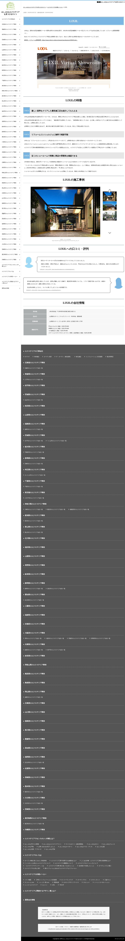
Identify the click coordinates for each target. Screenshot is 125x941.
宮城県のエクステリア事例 (9, 39)
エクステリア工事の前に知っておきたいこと (61, 865)
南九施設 (78, 356)
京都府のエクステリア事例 (9, 152)
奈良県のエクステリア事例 (9, 167)
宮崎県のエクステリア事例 (9, 249)
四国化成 (56, 882)
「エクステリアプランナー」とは (34, 865)
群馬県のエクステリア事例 (9, 70)
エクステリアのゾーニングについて (88, 863)
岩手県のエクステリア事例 (9, 34)
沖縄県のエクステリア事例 (9, 259)
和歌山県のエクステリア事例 (9, 172)
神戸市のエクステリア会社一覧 (56, 650)
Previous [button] (97, 211)
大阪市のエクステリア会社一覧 (55, 638)
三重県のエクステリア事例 (9, 142)
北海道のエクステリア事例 (9, 24)
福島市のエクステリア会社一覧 (34, 429)
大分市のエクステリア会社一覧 (34, 803)
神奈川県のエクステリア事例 (9, 90)
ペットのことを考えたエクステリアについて (37, 863)
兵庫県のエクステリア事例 (9, 162)
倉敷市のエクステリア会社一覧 (34, 697)
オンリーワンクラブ (67, 879)
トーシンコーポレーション (102, 882)
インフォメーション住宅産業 (94, 356)
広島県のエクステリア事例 (9, 193)
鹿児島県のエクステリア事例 (9, 254)
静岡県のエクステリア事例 (9, 131)
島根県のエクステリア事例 (9, 183)
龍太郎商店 (110, 356)
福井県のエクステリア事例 (9, 111)
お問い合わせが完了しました (46, 846)
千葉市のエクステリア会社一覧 (34, 486)
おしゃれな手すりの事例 (32, 844)
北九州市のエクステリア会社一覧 (34, 762)
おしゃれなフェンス (109, 844)
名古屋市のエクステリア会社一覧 (34, 600)
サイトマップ (120, 939)
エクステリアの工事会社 (8, 19)
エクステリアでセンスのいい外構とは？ (10, 265)
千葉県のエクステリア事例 (9, 80)
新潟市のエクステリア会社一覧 (34, 521)
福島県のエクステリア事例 (9, 55)
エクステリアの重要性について (64, 863)
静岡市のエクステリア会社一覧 (34, 588)
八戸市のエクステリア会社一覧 (34, 379)
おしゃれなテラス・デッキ (84, 846)
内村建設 (36, 356)
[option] (65, 214)
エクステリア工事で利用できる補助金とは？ (64, 860)
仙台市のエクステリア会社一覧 (34, 400)
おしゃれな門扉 (50, 849)
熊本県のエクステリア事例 (9, 239)
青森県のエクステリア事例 (9, 29)
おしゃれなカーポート (66, 846)
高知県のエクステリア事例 (9, 218)
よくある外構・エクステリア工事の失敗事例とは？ (96, 860)
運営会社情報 (5, 288)
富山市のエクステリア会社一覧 (34, 532)
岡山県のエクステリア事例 (9, 188)
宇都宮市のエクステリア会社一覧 (34, 452)
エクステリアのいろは (8, 271)
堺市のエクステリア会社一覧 (33, 638)
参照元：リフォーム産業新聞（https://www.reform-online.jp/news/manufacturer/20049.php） (51, 40)
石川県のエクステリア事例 (9, 106)
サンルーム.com (29, 882)
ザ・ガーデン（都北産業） (63, 356)
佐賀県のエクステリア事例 (9, 229)
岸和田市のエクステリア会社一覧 (100, 638)
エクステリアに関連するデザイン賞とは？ (10, 282)
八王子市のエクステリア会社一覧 (34, 498)
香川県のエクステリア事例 (9, 208)
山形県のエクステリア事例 (9, 50)
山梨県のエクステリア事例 (9, 116)
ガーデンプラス (81, 879)
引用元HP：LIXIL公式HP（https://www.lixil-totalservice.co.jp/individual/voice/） (57, 269)
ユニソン (44, 885)
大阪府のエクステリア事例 (9, 157)
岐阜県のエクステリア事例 (9, 126)
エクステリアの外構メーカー (9, 276)
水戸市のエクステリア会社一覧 (34, 440)
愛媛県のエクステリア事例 (9, 213)
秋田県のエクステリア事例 (9, 44)
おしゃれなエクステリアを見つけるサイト (73, 938)
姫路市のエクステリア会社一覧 (34, 650)
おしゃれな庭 (101, 846)
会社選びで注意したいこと (86, 865)
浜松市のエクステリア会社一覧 (56, 588)
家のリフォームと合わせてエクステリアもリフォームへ (61, 868)
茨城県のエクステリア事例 (9, 60)
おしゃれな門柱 (29, 846)
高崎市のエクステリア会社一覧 (34, 463)
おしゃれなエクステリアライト (52, 844)
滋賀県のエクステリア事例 (9, 147)
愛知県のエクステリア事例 (9, 136)
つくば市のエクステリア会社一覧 (57, 440)
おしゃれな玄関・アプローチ (33, 849)
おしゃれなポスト (93, 844)
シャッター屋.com (44, 882)
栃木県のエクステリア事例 (9, 65)
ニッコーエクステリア (31, 885)
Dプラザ (27, 356)
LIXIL (53, 885)
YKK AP (61, 885)
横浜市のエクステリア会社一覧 (56, 509)
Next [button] (33, 211)
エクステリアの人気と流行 (32, 868)
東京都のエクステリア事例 (9, 85)
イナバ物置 (28, 879)
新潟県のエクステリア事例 (9, 96)
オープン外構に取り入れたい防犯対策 (36, 860)
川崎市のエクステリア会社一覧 (34, 509)
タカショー (86, 882)
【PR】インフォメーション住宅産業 (46, 879)
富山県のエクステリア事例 (9, 101)
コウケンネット (95, 879)
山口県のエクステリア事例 (9, 198)
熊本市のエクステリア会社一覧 (34, 792)
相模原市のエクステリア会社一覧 (79, 509)
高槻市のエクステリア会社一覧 (77, 638)
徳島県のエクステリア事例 (9, 203)
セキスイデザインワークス (71, 882)
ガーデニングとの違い (105, 865)
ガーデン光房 (48, 356)
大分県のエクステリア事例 (9, 244)
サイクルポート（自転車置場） (75, 844)
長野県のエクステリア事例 (9, 121)
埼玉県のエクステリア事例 (9, 75)
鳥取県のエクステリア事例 (9, 177)
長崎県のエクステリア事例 (9, 234)
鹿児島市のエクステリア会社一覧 (34, 823)
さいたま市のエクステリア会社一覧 (35, 475)
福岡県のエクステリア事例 (9, 223)
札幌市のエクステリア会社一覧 (34, 368)
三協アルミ (108, 879)
